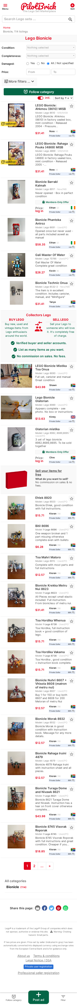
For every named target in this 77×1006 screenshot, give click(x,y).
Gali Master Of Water (50, 255)
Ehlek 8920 (43, 497)
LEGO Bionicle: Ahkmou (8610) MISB (50, 107)
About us (23, 956)
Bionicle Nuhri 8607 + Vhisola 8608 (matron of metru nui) (51, 683)
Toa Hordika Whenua (50, 620)
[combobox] (50, 47)
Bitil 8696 (42, 526)
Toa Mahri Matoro (48, 557)
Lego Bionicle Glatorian (45, 399)
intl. (47, 97)
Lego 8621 (50, 795)
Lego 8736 (51, 655)
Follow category (38, 91)
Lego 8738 (51, 624)
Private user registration (38, 966)
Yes (32, 63)
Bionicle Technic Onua (51, 283)
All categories (15, 881)
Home (6, 27)
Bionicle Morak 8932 (50, 718)
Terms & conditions (46, 956)
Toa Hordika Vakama (50, 652)
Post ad (38, 996)
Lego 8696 (51, 529)
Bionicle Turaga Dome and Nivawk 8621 (51, 790)
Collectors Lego (38, 315)
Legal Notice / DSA (39, 960)
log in (39, 211)
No (43, 63)
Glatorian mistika (47, 429)
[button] (5, 6)
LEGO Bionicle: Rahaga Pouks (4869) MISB (51, 145)
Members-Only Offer (55, 202)
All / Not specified (62, 63)
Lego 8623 (51, 592)
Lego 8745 (50, 834)
